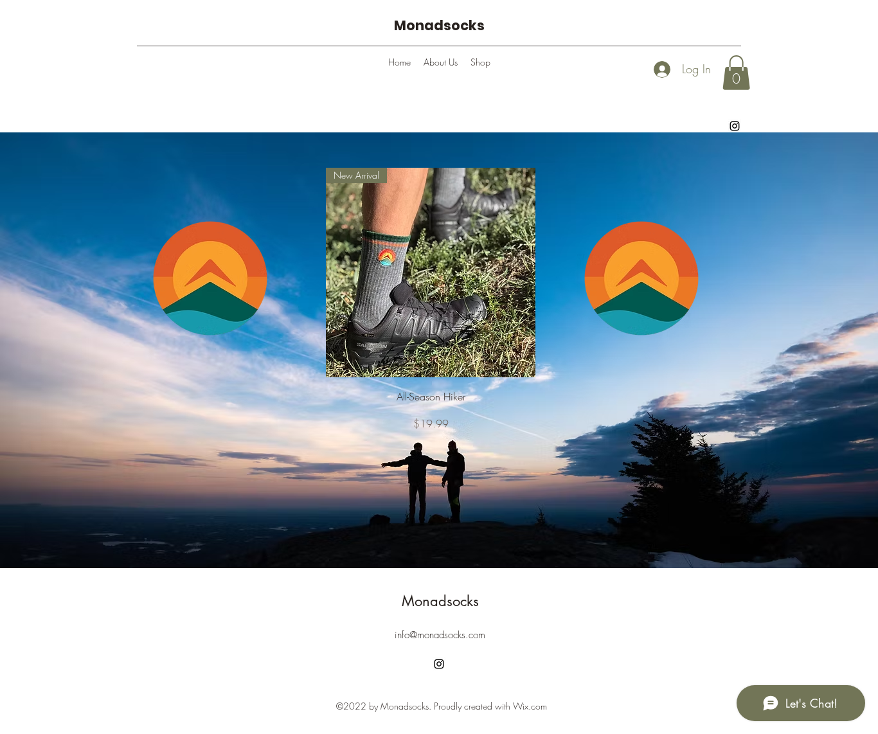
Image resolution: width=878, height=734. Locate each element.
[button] (736, 72)
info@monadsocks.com (440, 635)
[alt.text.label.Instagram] (734, 126)
